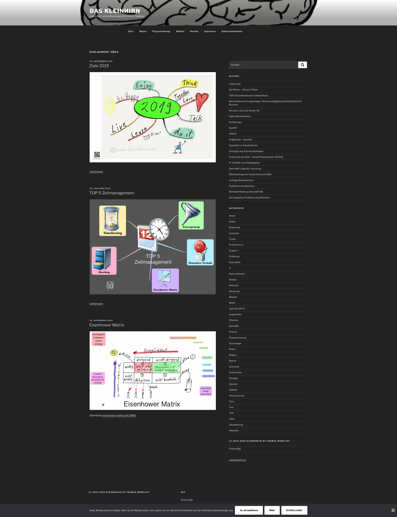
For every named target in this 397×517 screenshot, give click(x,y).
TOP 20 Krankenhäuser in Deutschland (248, 95)
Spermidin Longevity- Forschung (245, 168)
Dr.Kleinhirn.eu (236, 244)
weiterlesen (96, 171)
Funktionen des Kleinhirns (241, 186)
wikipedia (233, 430)
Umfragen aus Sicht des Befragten (246, 151)
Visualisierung (236, 424)
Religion (233, 355)
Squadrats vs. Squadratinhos (243, 145)
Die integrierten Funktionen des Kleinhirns (249, 197)
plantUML (234, 326)
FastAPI (233, 128)
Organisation (235, 314)
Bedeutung (234, 227)
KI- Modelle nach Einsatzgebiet (244, 162)
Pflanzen (233, 320)
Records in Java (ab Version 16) (244, 110)
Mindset (233, 297)
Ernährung (234, 256)
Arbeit (232, 215)
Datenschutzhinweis (232, 31)
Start (131, 31)
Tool (231, 407)
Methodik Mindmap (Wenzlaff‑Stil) (246, 191)
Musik (232, 302)
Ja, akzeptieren (249, 510)
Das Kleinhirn (115, 10)
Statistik (233, 389)
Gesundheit (234, 262)
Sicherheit (234, 366)
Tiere (231, 401)
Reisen (142, 31)
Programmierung (161, 31)
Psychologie (235, 343)
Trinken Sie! (235, 84)
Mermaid (233, 285)
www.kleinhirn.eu (237, 460)
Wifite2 (232, 133)
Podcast (233, 331)
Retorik (232, 360)
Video (232, 418)
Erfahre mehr (294, 510)
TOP (231, 413)
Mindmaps (234, 291)
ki (230, 268)
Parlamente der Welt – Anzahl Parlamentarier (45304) (256, 157)
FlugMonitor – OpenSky (240, 139)
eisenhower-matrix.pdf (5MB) (119, 415)
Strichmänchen (236, 395)
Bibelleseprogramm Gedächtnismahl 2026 (250, 174)
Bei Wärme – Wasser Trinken (243, 89)
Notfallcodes (235, 122)
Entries (235, 448)
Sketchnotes (235, 372)
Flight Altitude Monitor (240, 116)
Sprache (233, 384)
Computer (234, 233)
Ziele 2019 (99, 65)
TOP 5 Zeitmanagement (111, 192)
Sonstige (233, 378)
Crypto (232, 239)
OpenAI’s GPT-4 (237, 308)
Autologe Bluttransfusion (241, 180)
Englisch (233, 250)
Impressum (210, 31)
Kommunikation (237, 273)
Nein (272, 510)
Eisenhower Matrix (106, 324)
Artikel (232, 221)
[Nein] (393, 510)
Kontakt (194, 31)
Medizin (180, 31)
